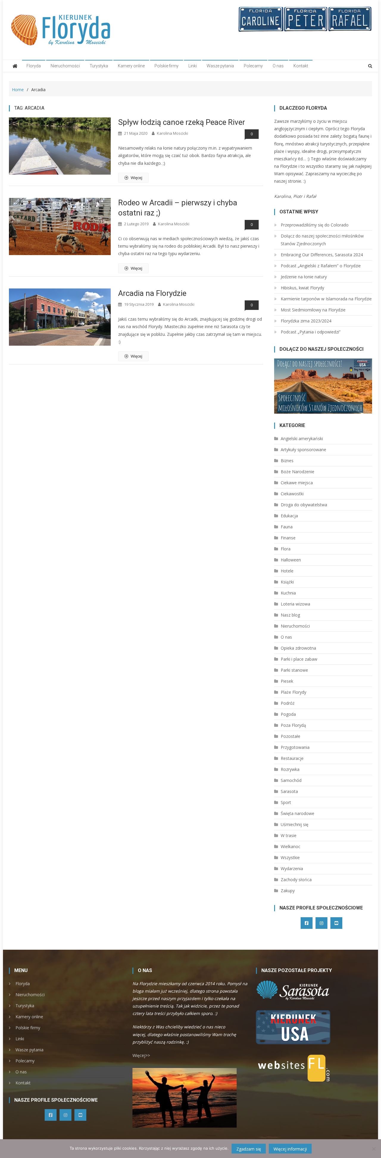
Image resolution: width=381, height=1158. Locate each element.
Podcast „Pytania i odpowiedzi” (311, 332)
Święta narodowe (297, 813)
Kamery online (131, 65)
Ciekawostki (292, 493)
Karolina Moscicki (172, 133)
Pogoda (288, 714)
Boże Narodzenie (297, 471)
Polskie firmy (166, 65)
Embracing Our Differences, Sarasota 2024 (322, 254)
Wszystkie (290, 857)
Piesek (287, 681)
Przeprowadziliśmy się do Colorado (315, 225)
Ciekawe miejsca (297, 482)
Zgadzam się (248, 1149)
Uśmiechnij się (294, 824)
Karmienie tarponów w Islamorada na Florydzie (326, 299)
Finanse (288, 538)
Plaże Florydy (293, 692)
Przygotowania (295, 747)
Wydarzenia (292, 868)
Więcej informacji (290, 1149)
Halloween (291, 560)
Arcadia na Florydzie (152, 293)
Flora (286, 549)
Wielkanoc (290, 846)
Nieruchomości (65, 65)
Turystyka (99, 65)
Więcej (136, 177)
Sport (286, 802)
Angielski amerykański (302, 438)
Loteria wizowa (295, 604)
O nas (278, 65)
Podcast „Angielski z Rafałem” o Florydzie (321, 265)
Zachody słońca (296, 879)
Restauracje (292, 758)
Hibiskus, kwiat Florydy (302, 288)
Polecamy (253, 65)
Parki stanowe (294, 670)
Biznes (287, 460)
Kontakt (300, 65)
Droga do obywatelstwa (304, 504)
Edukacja (289, 516)
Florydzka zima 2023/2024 (306, 321)
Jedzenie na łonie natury (304, 277)
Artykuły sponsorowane (303, 449)
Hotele (287, 571)
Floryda (33, 65)
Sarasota (289, 791)
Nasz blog (290, 615)
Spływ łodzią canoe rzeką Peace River (181, 122)
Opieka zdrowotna (298, 648)
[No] (374, 1149)
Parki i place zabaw (299, 659)
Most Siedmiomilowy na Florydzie (313, 310)
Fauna (287, 527)
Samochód (291, 780)
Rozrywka (290, 769)
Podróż (288, 703)
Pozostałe (290, 736)
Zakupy (288, 890)
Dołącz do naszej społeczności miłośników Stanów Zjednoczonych (322, 239)
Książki (287, 582)
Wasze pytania (220, 65)
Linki (192, 65)
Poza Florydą (293, 725)
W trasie (288, 835)
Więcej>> (141, 1055)
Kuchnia (288, 593)
